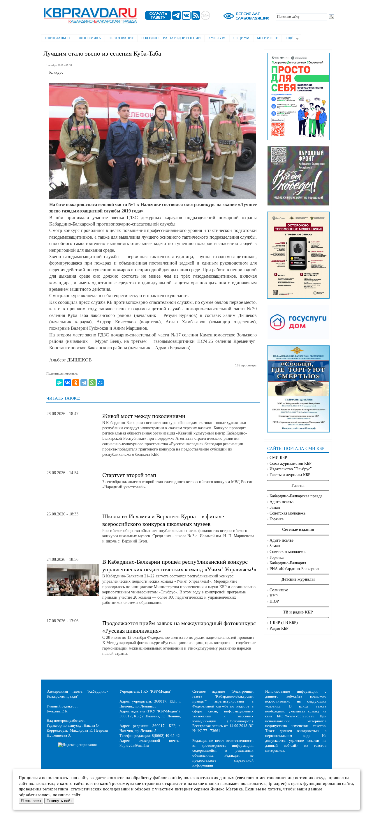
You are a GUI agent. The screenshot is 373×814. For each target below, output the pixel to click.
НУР (274, 596)
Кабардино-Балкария (288, 563)
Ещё (287, 38)
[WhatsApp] (92, 382)
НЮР (274, 601)
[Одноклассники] (75, 382)
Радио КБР (279, 628)
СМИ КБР (278, 457)
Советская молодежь (287, 513)
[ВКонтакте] (67, 382)
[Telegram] (83, 382)
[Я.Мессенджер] (59, 382)
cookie (174, 777)
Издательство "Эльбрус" (291, 469)
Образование (121, 38)
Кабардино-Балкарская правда (296, 496)
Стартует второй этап (129, 475)
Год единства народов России (171, 38)
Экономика (89, 38)
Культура (217, 38)
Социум (241, 38)
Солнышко (279, 590)
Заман (275, 507)
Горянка (277, 519)
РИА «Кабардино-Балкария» (294, 569)
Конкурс (56, 72)
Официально (57, 38)
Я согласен (31, 801)
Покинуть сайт (59, 801)
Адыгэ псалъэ (281, 502)
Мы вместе (267, 38)
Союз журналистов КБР (291, 463)
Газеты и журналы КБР (290, 475)
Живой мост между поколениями (143, 416)
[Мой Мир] (100, 382)
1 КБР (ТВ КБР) (284, 622)
